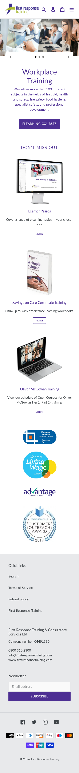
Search (13, 576)
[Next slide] (69, 56)
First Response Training (25, 610)
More (39, 320)
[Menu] (71, 9)
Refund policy (18, 599)
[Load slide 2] (40, 57)
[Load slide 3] (43, 57)
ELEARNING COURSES (39, 123)
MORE (39, 233)
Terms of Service (20, 588)
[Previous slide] (10, 56)
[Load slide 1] (36, 57)
